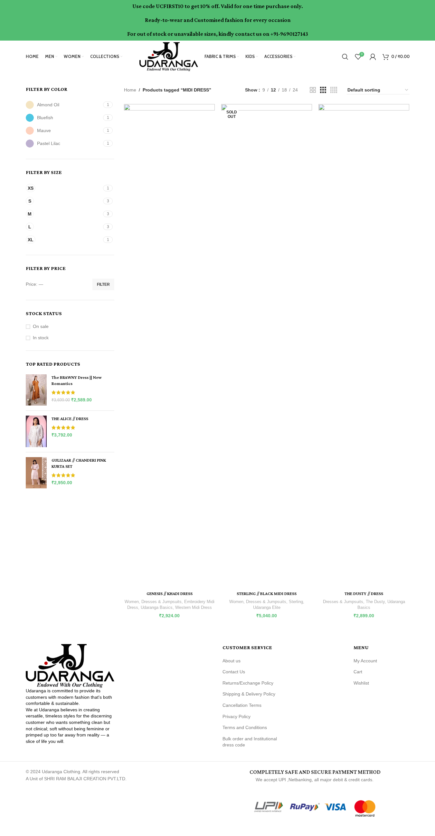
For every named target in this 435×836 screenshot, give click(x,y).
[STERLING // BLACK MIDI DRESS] (266, 345)
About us (231, 660)
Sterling (296, 601)
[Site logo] (168, 56)
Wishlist (361, 683)
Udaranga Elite (266, 607)
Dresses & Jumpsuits (161, 601)
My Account (365, 660)
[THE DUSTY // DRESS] (363, 345)
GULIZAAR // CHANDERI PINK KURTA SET (79, 463)
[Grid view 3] (323, 90)
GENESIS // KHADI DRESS (170, 593)
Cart (358, 671)
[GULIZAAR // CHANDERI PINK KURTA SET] (36, 473)
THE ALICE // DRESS (70, 418)
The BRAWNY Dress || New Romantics (77, 380)
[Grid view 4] (333, 90)
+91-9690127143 (289, 34)
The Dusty (375, 601)
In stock (41, 337)
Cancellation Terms (241, 705)
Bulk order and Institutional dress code (249, 742)
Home (130, 89)
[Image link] (70, 665)
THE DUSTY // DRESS (364, 593)
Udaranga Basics (157, 607)
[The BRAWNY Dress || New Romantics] (36, 390)
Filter (103, 284)
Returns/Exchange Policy (247, 683)
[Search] (345, 56)
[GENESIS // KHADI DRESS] (169, 345)
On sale (41, 326)
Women (132, 601)
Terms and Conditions (244, 727)
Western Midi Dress (193, 607)
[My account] (372, 56)
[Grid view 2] (313, 90)
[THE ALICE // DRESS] (36, 431)
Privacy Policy (236, 716)
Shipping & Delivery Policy (248, 694)
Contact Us (233, 671)
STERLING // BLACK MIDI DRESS (267, 593)
